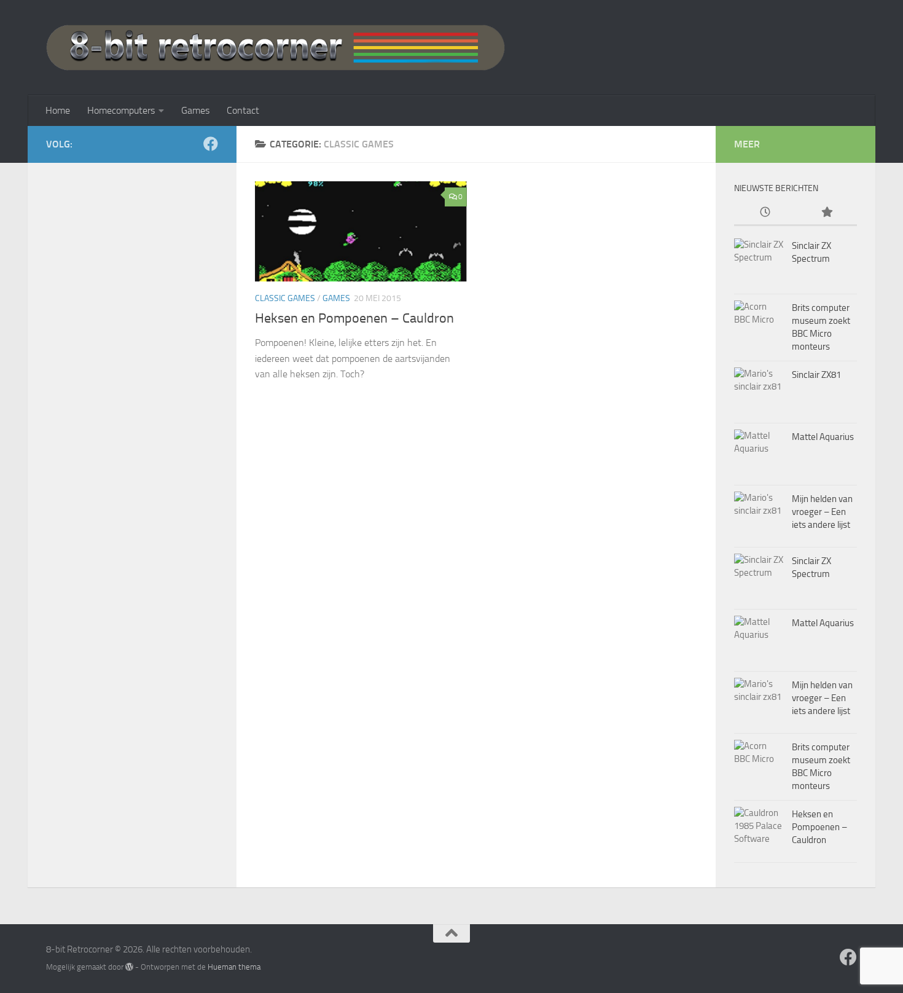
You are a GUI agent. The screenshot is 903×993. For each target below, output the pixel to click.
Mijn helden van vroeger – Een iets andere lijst (822, 511)
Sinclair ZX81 (816, 374)
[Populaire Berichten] (826, 213)
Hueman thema (234, 966)
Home (57, 110)
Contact (243, 110)
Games (195, 110)
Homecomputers (121, 110)
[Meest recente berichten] (765, 213)
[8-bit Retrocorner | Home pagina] (275, 48)
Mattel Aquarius (823, 436)
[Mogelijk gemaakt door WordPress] (129, 967)
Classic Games (285, 298)
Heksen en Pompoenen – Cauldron (354, 318)
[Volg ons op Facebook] (210, 143)
